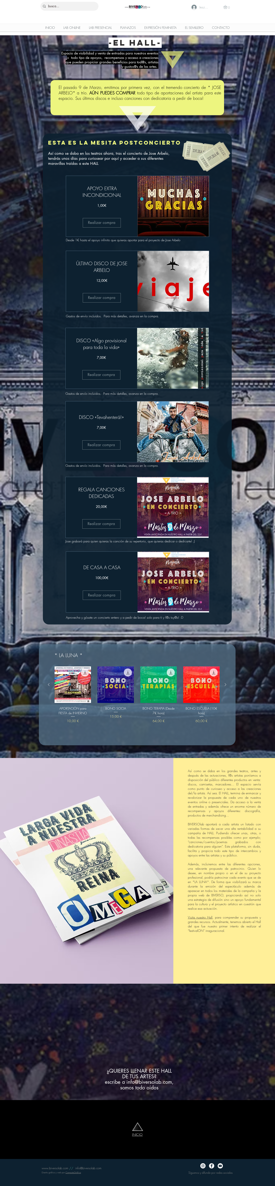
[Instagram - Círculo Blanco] (203, 1165)
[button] (227, 7)
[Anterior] (48, 684)
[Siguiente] (225, 684)
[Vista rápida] (73, 684)
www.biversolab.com (55, 1168)
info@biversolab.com (149, 1082)
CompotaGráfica (73, 1172)
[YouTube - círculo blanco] (220, 1165)
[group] (137, 697)
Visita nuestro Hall (200, 917)
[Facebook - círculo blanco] (211, 1165)
